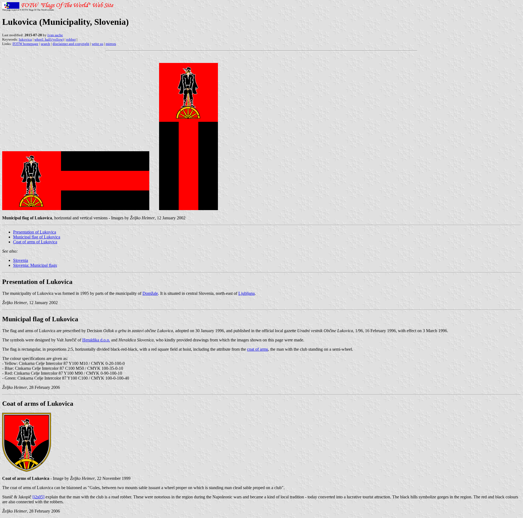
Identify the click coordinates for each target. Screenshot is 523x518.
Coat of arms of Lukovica (35, 242)
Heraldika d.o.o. (96, 340)
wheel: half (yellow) (49, 39)
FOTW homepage (25, 44)
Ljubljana (246, 293)
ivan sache (55, 35)
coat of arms (257, 349)
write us (97, 44)
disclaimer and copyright (71, 44)
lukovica (25, 39)
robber (71, 39)
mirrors (111, 44)
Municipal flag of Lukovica (36, 237)
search (45, 44)
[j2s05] (38, 497)
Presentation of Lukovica (34, 232)
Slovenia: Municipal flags (35, 265)
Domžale (150, 293)
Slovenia (20, 260)
